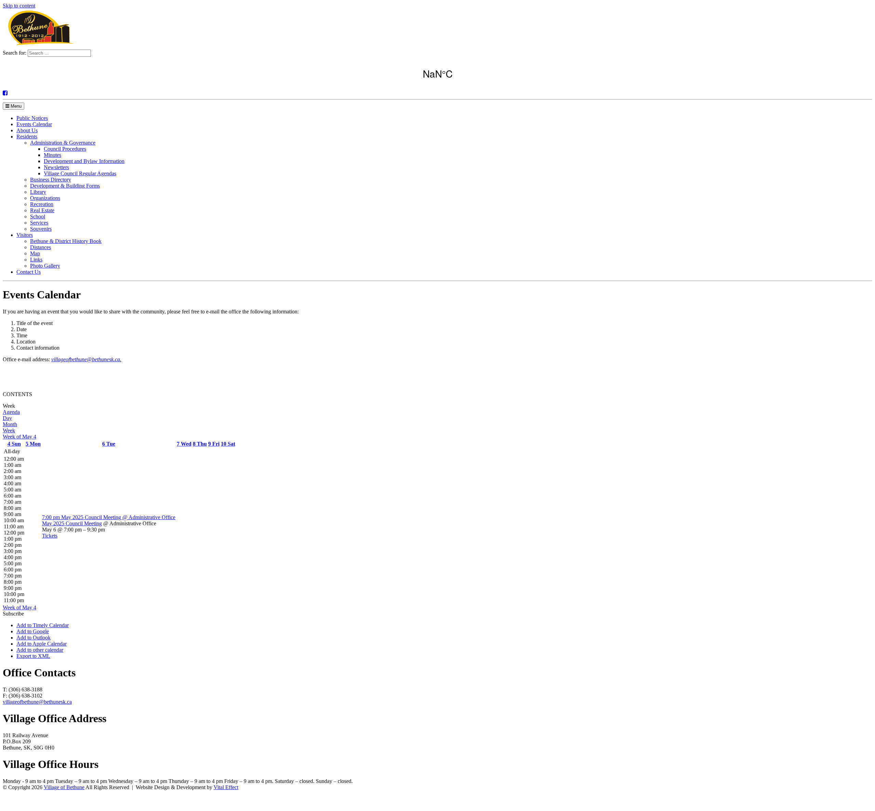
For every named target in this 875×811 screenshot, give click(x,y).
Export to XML (33, 656)
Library (38, 192)
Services (39, 223)
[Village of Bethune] (41, 46)
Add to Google (32, 631)
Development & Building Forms (65, 186)
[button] (13, 614)
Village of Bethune (64, 787)
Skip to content (19, 6)
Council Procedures (65, 149)
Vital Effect (226, 787)
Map (35, 253)
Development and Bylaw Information (84, 161)
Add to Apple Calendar (41, 644)
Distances (40, 247)
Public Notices (32, 118)
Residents (26, 136)
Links (36, 259)
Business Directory (50, 180)
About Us (27, 130)
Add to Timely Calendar (42, 625)
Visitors (24, 235)
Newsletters (56, 167)
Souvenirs (41, 229)
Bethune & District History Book (66, 241)
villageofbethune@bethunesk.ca (85, 359)
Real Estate (42, 210)
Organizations (45, 198)
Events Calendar (34, 124)
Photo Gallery (45, 266)
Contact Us (28, 272)
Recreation (41, 204)
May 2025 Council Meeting (72, 523)
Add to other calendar (39, 650)
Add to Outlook (33, 637)
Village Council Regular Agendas (80, 173)
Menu (15, 106)
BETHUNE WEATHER (437, 73)
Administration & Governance (62, 143)
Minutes (52, 155)
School (37, 216)
